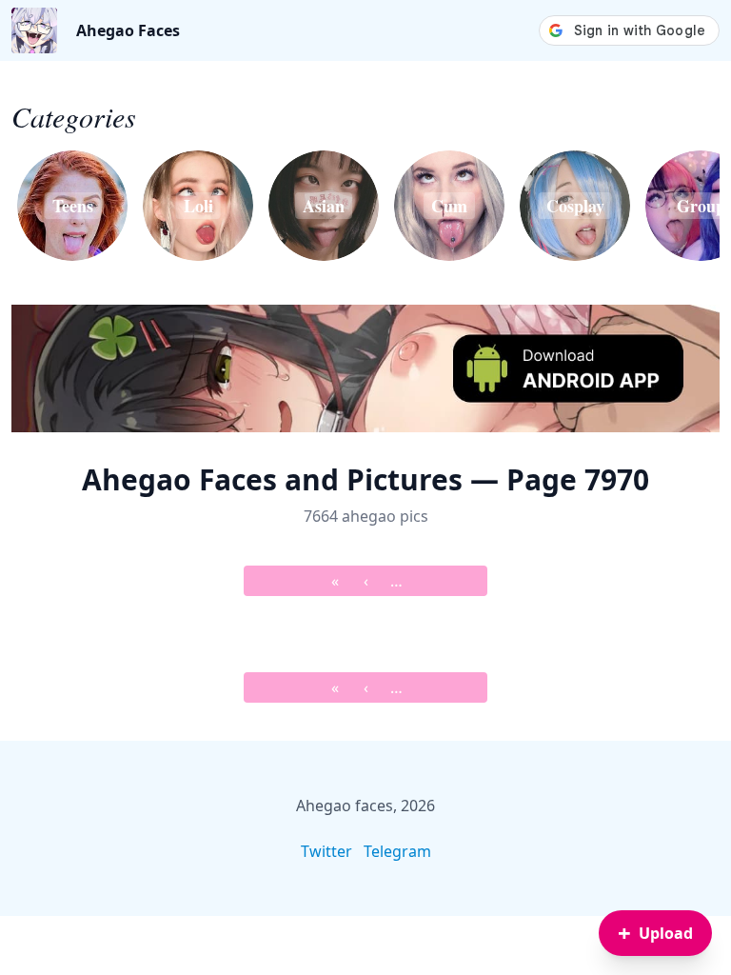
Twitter (326, 851)
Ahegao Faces (128, 30)
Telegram (397, 851)
